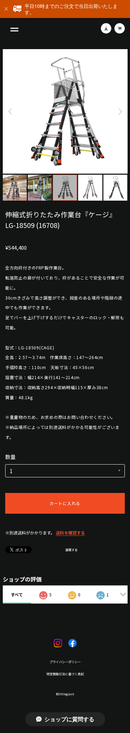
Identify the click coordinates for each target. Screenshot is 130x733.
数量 (10, 456)
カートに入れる (65, 503)
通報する (71, 550)
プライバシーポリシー (65, 662)
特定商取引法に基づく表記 (65, 674)
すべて (17, 594)
